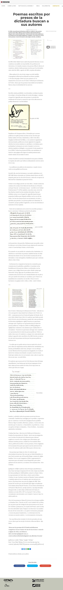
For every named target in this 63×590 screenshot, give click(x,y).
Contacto (56, 5)
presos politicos (25, 553)
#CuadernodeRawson (12, 553)
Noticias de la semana (26, 5)
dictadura (20, 553)
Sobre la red (12, 5)
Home (3, 5)
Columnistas (46, 5)
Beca (37, 5)
